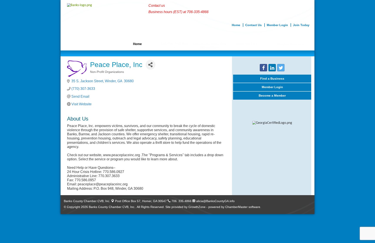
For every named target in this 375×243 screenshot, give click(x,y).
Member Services (289, 44)
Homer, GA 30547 (141, 201)
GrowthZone (197, 207)
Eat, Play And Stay (174, 43)
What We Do (245, 44)
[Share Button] (150, 65)
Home (137, 44)
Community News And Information (209, 45)
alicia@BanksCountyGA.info (215, 201)
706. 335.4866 (181, 201)
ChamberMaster (236, 207)
